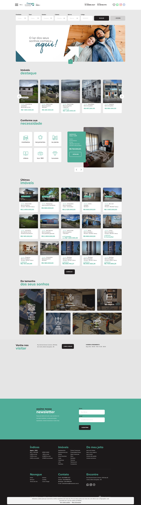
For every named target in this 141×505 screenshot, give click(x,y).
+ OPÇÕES (118, 18)
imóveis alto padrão (91, 456)
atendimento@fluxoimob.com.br (70, 483)
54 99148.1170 (102, 5)
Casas (59, 458)
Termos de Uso (34, 481)
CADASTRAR (84, 427)
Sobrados (72, 458)
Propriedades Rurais (75, 452)
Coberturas (61, 460)
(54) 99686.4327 (66, 477)
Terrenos (72, 460)
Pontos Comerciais (75, 450)
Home (31, 477)
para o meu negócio (91, 452)
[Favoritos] (114, 5)
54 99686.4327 (90, 5)
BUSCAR (101, 18)
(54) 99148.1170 (66, 479)
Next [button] (122, 96)
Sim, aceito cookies (65, 502)
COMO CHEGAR (68, 346)
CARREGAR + (69, 272)
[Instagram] (120, 5)
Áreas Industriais (62, 456)
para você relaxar (90, 450)
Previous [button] (19, 96)
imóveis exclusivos (91, 458)
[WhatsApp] (117, 5)
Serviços (32, 479)
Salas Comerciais (74, 454)
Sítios (71, 456)
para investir (89, 454)
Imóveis (44, 477)
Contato (44, 479)
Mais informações (76, 502)
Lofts (59, 462)
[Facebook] (124, 5)
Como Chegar (45, 481)
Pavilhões (60, 464)
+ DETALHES (75, 154)
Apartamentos (61, 450)
